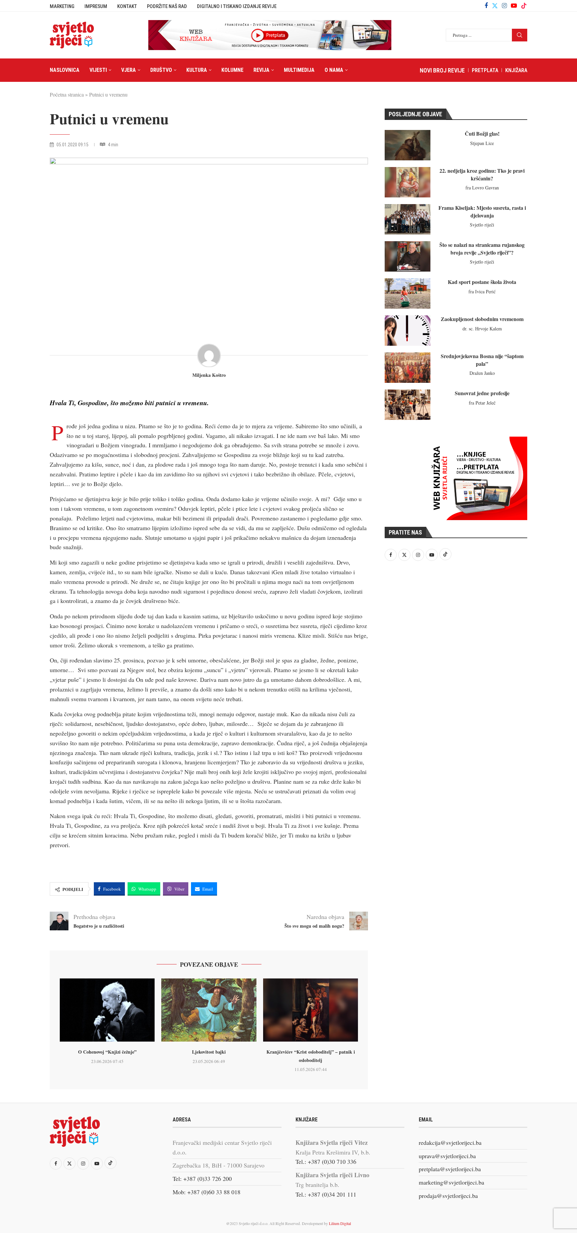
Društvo (161, 70)
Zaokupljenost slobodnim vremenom (482, 319)
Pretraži (519, 35)
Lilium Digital (340, 1223)
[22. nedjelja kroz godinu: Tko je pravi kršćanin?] (407, 182)
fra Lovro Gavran (482, 187)
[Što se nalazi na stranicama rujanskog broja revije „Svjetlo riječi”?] (407, 256)
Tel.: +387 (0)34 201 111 (326, 1194)
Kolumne (232, 70)
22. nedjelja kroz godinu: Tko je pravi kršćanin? (482, 174)
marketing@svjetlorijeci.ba (451, 1182)
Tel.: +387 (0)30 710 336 (326, 1162)
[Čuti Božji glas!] (407, 145)
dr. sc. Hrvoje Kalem (482, 328)
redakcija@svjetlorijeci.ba (450, 1142)
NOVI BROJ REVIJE (442, 70)
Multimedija (299, 70)
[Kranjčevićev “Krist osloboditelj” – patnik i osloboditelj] (310, 1010)
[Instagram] (504, 5)
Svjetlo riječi (482, 224)
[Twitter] (495, 5)
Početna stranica (67, 94)
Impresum (95, 6)
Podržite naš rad (167, 6)
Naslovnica (64, 70)
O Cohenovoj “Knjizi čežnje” (107, 1051)
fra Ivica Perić (482, 291)
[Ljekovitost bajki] (208, 1010)
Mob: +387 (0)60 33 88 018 (206, 1192)
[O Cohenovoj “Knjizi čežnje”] (107, 1010)
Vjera (128, 70)
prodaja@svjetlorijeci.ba (448, 1196)
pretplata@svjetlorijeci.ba (450, 1169)
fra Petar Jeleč (482, 403)
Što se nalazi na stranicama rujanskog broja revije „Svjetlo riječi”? (482, 248)
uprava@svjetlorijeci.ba (447, 1156)
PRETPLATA (485, 70)
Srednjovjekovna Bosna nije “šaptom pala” (482, 359)
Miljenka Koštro (209, 375)
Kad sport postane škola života (482, 282)
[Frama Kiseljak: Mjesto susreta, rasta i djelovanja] (407, 219)
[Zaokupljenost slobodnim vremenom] (407, 330)
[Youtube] (514, 5)
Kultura (196, 70)
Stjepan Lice (482, 143)
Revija (261, 70)
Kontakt (127, 6)
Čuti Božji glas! (482, 133)
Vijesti (98, 70)
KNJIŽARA (516, 70)
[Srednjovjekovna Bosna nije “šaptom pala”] (407, 367)
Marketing (62, 6)
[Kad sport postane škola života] (407, 293)
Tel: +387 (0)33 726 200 (202, 1179)
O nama (334, 70)
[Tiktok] (524, 5)
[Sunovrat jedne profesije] (407, 405)
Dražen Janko (482, 373)
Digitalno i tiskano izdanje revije (236, 6)
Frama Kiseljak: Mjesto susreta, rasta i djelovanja (482, 211)
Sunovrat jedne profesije (482, 393)
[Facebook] (486, 5)
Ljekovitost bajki (209, 1051)
